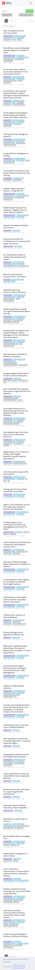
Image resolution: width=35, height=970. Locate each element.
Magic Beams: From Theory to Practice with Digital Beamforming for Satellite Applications (16, 455)
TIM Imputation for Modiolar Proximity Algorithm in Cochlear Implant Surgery (17, 741)
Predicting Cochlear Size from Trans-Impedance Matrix (16, 726)
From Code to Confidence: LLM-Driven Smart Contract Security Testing (16, 173)
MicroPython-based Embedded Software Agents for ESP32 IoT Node (16, 50)
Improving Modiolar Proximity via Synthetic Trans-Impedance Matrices (16, 776)
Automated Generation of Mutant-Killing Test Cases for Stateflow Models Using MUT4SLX (15, 412)
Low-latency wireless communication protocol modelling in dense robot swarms (14, 913)
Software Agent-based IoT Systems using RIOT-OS (14, 189)
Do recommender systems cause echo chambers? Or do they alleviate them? (15, 71)
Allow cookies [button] (18, 966)
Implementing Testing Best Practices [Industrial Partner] (15, 935)
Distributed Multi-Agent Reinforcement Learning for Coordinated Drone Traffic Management (15, 669)
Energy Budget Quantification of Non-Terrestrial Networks (16, 374)
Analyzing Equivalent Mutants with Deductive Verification (16, 755)
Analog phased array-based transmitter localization (15, 490)
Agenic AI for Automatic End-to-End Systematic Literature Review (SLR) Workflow (16, 507)
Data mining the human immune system (13, 32)
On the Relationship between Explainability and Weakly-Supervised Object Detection (15, 115)
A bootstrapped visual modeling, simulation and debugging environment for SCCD (15, 525)
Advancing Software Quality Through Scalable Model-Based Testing (16, 311)
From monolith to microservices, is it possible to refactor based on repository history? (16, 872)
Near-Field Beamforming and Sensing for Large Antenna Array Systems (17, 391)
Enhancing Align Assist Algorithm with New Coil (13, 633)
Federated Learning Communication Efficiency (14, 291)
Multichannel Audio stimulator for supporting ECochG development (16, 791)
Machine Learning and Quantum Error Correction (14, 275)
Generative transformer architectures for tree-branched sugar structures (16, 241)
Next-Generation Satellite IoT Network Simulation (15, 355)
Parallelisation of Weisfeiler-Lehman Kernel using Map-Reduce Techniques (15, 599)
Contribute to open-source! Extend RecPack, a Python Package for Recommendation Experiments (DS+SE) (16, 94)
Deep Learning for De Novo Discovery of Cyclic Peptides (15, 806)
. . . (19, 33)
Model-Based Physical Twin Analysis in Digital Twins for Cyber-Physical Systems (15, 210)
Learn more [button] (7, 962)
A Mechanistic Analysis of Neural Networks (14, 616)
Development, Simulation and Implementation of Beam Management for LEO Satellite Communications (16, 333)
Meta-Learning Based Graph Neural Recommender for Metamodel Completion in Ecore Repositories (17, 649)
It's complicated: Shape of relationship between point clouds (14, 257)
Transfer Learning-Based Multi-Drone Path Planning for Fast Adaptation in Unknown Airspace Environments (16, 708)
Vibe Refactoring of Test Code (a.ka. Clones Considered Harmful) (15, 434)
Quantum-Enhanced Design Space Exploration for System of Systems (16, 564)
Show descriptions (26, 15)
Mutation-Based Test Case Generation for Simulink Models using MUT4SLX (17, 891)
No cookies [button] (7, 966)
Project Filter (7, 15)
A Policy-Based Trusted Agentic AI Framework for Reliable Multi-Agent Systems (16, 582)
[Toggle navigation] (31, 3)
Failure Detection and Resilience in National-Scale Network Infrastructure (17, 544)
